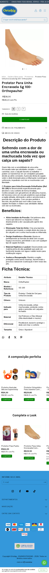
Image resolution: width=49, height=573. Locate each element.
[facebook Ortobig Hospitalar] (20, 491)
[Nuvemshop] (24, 562)
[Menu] (45, 11)
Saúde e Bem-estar (15, 77)
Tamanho (6, 109)
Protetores (29, 77)
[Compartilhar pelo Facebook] (9, 337)
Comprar (29, 458)
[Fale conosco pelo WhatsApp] (44, 563)
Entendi (43, 570)
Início (4, 77)
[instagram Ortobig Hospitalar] (13, 491)
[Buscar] (45, 20)
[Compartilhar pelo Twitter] (15, 337)
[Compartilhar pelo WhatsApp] (3, 337)
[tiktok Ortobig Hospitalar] (34, 491)
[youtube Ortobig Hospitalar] (27, 491)
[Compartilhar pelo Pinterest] (21, 337)
